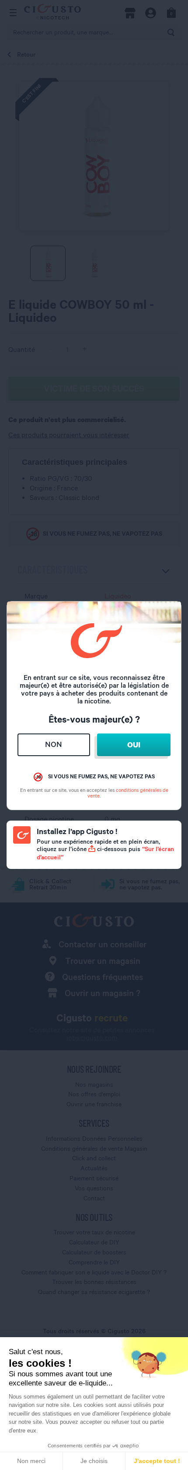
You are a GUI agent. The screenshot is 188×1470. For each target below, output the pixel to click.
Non (53, 744)
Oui (133, 744)
